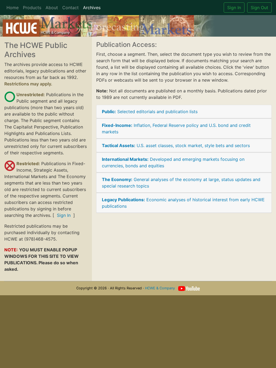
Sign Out (259, 7)
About (52, 7)
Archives (92, 7)
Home (12, 7)
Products (32, 7)
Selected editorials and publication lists (150, 111)
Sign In (234, 7)
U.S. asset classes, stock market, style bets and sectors (176, 145)
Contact (70, 7)
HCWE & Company (160, 288)
